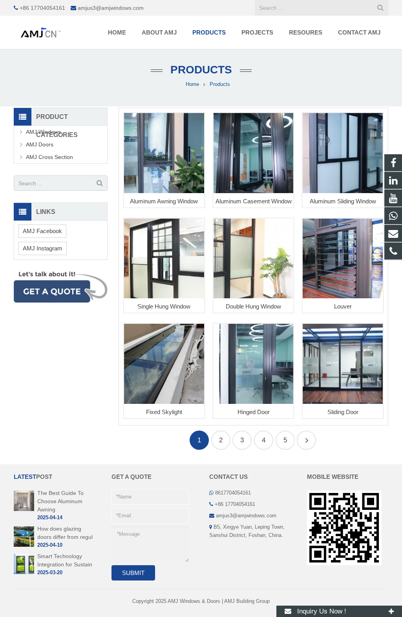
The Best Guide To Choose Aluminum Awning (60, 501)
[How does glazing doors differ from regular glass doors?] (24, 545)
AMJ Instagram (42, 248)
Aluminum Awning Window (164, 201)
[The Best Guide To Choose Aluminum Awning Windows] (24, 509)
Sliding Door (342, 412)
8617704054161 (233, 493)
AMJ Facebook (42, 231)
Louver (343, 306)
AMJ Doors (39, 144)
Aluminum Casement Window (254, 201)
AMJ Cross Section (49, 157)
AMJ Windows (43, 132)
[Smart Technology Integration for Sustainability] (24, 572)
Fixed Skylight (164, 412)
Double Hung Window (253, 306)
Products (201, 70)
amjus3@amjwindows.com (111, 8)
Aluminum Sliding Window (343, 201)
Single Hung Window (163, 306)
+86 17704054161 (42, 8)
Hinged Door (254, 412)
